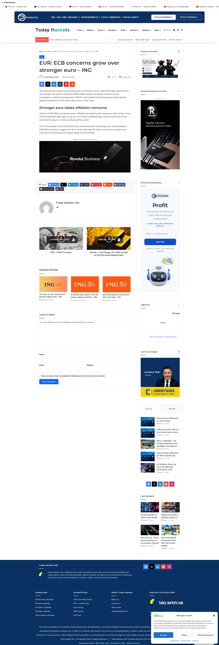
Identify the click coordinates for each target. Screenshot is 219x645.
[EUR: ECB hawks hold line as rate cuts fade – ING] (117, 284)
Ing (42, 57)
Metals (90, 30)
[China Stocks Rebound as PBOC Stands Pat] (148, 456)
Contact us (115, 603)
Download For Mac (159, 40)
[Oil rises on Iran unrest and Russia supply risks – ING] (53, 284)
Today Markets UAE (51, 77)
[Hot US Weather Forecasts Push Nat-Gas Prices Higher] (170, 530)
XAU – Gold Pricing (81, 603)
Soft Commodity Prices (82, 599)
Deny (184, 635)
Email (42, 365)
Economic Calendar (43, 607)
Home (43, 51)
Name (42, 354)
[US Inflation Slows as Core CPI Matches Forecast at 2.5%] (148, 468)
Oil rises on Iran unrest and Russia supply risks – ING (52, 295)
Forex (79, 30)
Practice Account (175, 40)
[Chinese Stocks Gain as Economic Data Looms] (148, 433)
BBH (55, 51)
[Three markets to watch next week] (150, 507)
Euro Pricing (78, 607)
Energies (112, 30)
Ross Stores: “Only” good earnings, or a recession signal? (150, 540)
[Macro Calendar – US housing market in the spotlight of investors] (148, 444)
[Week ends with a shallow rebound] (170, 507)
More (156, 30)
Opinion (133, 30)
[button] (214, 615)
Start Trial (160, 242)
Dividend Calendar (42, 603)
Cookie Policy (175, 640)
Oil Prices (77, 615)
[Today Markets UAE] (52, 30)
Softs (123, 30)
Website (90, 365)
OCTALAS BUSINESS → (163, 17)
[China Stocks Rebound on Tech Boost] (148, 421)
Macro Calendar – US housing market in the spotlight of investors (167, 443)
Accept (163, 635)
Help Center (116, 607)
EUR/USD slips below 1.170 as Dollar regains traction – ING (84, 296)
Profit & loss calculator (44, 599)
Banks (49, 51)
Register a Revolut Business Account (85, 139)
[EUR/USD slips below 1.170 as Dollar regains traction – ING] (85, 284)
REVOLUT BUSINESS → (189, 17)
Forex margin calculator (44, 615)
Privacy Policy (186, 640)
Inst (101, 30)
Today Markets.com (119, 611)
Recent (172, 409)
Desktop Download (125, 40)
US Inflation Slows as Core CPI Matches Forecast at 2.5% (166, 467)
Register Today (160, 98)
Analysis (146, 30)
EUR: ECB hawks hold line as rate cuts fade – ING (116, 296)
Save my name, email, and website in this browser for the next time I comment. (73, 376)
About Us (196, 640)
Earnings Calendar (42, 611)
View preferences (205, 635)
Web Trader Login (142, 40)
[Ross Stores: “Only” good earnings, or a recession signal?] (150, 530)
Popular (148, 409)
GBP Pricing (78, 611)
